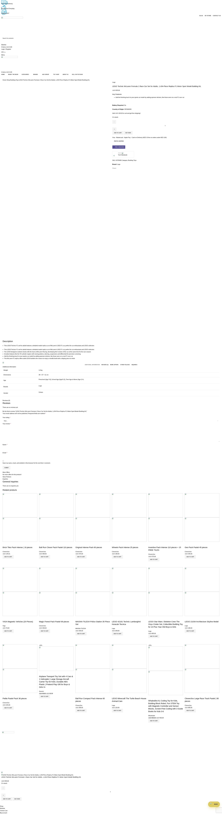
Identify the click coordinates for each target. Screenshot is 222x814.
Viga (4, 626)
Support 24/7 (5, 13)
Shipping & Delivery (174, 738)
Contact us (60, 748)
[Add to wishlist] (5, 544)
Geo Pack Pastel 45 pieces (196, 547)
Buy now (128, 132)
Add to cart (118, 132)
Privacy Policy (172, 744)
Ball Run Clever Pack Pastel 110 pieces (55, 547)
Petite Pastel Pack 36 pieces (15, 698)
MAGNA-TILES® (80, 628)
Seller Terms (116, 748)
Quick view (5, 561)
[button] (8, 557)
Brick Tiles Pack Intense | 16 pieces (17, 547)
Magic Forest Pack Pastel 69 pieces (54, 622)
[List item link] (27, 754)
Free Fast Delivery (7, 3)
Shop (8, 80)
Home (5, 80)
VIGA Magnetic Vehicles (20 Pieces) (18, 622)
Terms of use (172, 748)
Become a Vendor (117, 738)
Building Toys (14, 80)
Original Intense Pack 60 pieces (88, 547)
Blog (58, 744)
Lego (113, 82)
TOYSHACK (122, 155)
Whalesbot (151, 715)
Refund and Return (174, 741)
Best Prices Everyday (7, 8)
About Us (60, 741)
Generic (41, 691)
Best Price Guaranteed (175, 735)
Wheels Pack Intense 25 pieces (125, 547)
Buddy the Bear (61, 738)
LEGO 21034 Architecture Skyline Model (202, 622)
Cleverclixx (6, 551)
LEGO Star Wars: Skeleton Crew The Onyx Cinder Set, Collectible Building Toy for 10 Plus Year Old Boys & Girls (165, 624)
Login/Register (116, 735)
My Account (115, 741)
